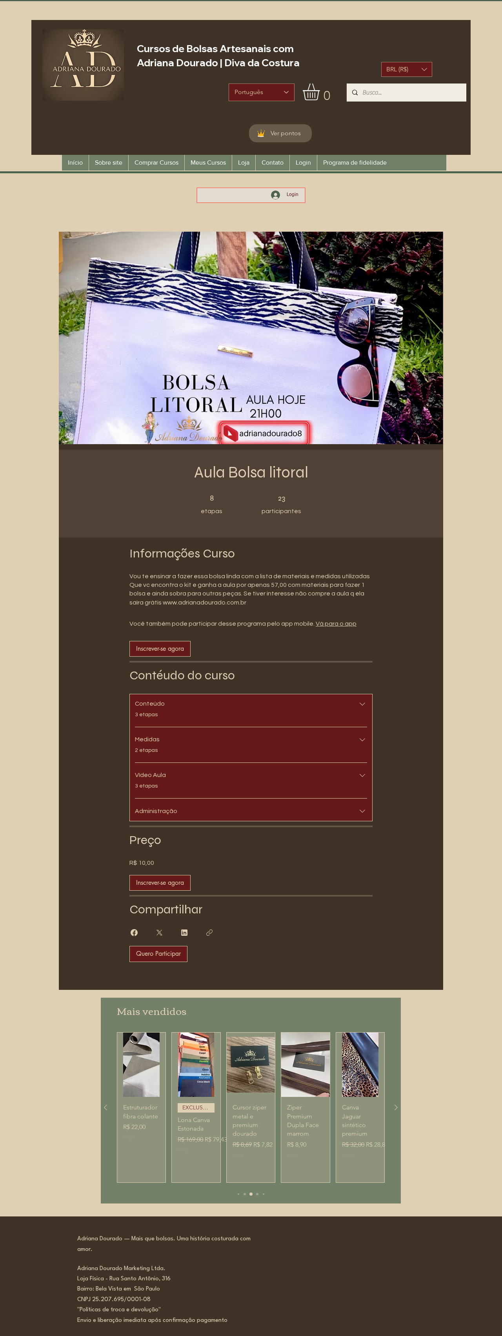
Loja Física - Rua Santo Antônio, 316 (126, 1279)
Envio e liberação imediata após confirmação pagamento (152, 1320)
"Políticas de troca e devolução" (119, 1310)
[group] (251, 1108)
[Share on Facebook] (134, 932)
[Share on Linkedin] (184, 932)
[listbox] (406, 69)
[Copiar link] (209, 932)
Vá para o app (336, 624)
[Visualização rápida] (141, 1065)
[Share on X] (159, 932)
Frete (129, 1138)
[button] (406, 69)
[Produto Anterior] (105, 1107)
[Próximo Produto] (396, 1107)
